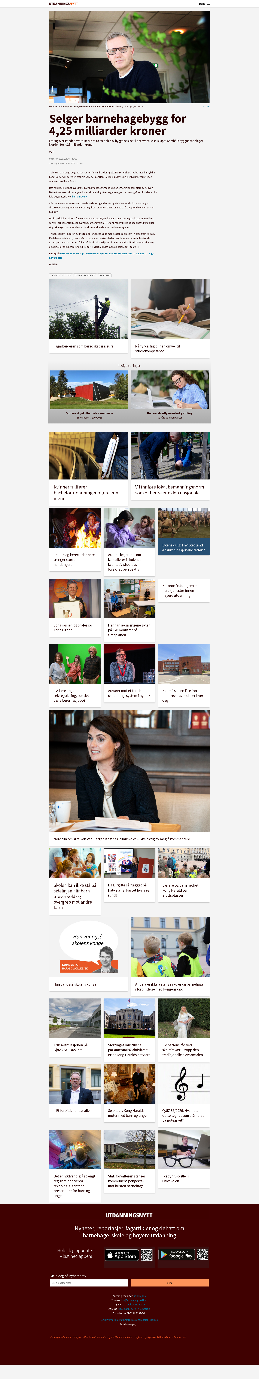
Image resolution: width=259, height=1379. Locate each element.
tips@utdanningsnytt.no (134, 1300)
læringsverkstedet (61, 275)
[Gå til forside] (63, 4)
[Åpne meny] (208, 3)
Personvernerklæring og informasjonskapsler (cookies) (129, 1319)
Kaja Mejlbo (139, 1296)
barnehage (104, 275)
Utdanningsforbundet (134, 1304)
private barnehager (85, 275)
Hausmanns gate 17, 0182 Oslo (134, 1309)
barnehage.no (79, 196)
